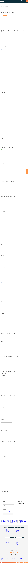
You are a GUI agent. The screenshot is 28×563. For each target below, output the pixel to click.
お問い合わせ (17, 533)
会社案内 (7, 530)
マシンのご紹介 (17, 531)
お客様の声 (17, 530)
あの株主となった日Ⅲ (10, 509)
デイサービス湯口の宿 (7, 537)
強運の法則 (9, 511)
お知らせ (7, 532)
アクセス (7, 543)
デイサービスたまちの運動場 (18, 527)
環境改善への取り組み (8, 531)
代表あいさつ (7, 529)
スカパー (9, 505)
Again (9, 503)
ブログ (7, 533)
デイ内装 (9, 507)
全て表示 (7, 514)
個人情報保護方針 (4, 562)
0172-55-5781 (14, 552)
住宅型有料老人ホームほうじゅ (19, 537)
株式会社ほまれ (6, 527)
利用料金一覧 (17, 529)
